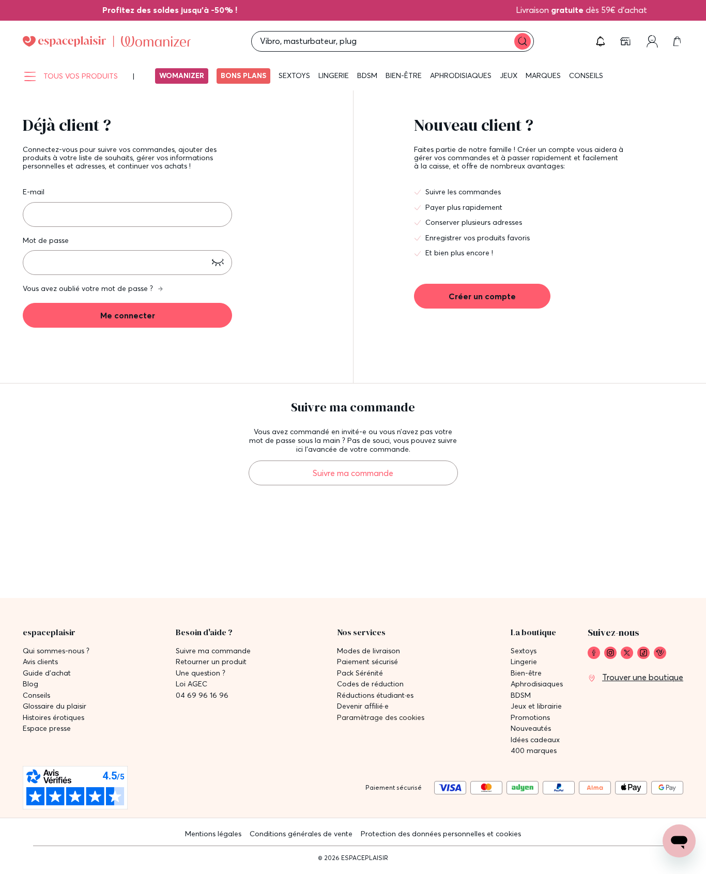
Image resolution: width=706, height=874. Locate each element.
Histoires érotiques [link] (53, 717)
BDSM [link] (521, 695)
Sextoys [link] (523, 651)
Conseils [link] (36, 695)
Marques (543, 75)
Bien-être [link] (526, 673)
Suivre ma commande (353, 473)
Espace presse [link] (47, 728)
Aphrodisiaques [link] (537, 684)
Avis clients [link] (40, 661)
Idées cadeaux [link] (535, 739)
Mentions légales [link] (213, 833)
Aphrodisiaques (461, 75)
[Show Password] (217, 262)
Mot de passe (46, 240)
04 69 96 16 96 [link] (202, 695)
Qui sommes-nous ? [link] (56, 651)
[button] (600, 41)
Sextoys (294, 75)
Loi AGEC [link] (191, 684)
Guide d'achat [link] (47, 673)
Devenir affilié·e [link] (363, 706)
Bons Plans (243, 75)
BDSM (367, 75)
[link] (180, 10)
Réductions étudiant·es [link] (375, 695)
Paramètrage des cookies (380, 717)
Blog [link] (30, 684)
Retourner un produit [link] (211, 661)
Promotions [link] (530, 717)
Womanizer (181, 75)
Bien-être (404, 75)
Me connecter (127, 315)
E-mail (33, 191)
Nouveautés (531, 728)
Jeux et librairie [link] (536, 706)
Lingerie (333, 75)
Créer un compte (482, 296)
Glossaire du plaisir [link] (54, 706)
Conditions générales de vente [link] (301, 833)
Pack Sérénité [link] (360, 673)
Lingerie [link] (524, 661)
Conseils (586, 75)
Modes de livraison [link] (368, 651)
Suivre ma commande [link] (213, 651)
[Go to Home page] (107, 41)
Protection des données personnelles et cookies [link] (441, 833)
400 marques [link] (534, 750)
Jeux (508, 75)
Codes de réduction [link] (370, 684)
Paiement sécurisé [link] (367, 661)
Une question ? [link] (200, 673)
